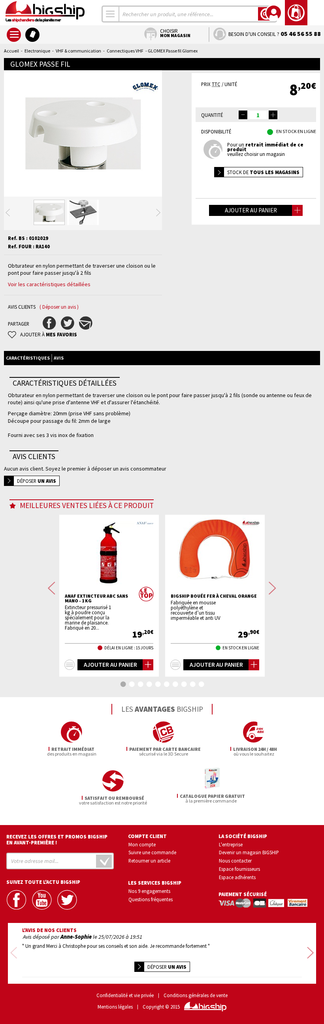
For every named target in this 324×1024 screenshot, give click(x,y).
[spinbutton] (258, 115)
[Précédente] (7, 212)
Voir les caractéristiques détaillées (49, 284)
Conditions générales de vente (196, 995)
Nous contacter (235, 860)
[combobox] (111, 14)
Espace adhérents (237, 877)
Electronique (37, 51)
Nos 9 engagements (149, 891)
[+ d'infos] (69, 665)
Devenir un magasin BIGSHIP (249, 852)
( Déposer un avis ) (59, 306)
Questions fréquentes (150, 899)
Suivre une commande (152, 852)
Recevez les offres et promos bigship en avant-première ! (56, 840)
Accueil (11, 51)
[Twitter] (67, 900)
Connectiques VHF (125, 51)
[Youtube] (42, 900)
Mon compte (142, 844)
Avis (59, 358)
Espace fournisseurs (239, 869)
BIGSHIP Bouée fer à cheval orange (214, 596)
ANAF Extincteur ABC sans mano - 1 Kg (96, 598)
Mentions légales (115, 1006)
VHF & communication (78, 51)
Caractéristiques (28, 358)
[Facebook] (17, 900)
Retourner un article (149, 860)
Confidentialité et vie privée (125, 995)
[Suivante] (158, 212)
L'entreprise (231, 844)
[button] (273, 115)
